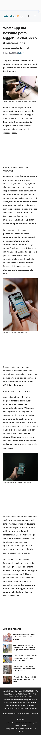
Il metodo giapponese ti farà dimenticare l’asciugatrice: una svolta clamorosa (24, 668)
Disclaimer (20, 728)
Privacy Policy (10, 728)
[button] (29, 16)
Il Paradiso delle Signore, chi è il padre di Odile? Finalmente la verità (24, 679)
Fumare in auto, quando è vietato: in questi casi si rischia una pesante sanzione (25, 658)
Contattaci (34, 713)
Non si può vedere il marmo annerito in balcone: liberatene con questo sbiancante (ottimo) (24, 647)
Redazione (28, 728)
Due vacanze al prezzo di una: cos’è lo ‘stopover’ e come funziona (24, 637)
